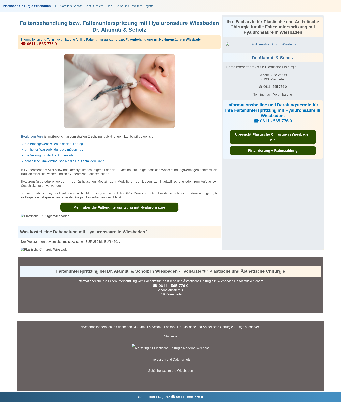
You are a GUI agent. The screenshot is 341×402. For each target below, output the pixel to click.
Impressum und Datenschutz (170, 359)
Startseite (170, 336)
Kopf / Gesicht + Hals (98, 6)
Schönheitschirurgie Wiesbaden (170, 370)
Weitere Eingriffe (142, 6)
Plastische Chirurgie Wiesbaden (27, 6)
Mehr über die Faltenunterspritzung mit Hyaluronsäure (119, 207)
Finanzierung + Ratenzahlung (273, 151)
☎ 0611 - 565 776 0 (187, 397)
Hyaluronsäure (32, 136)
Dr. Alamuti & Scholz (68, 6)
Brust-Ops (122, 6)
